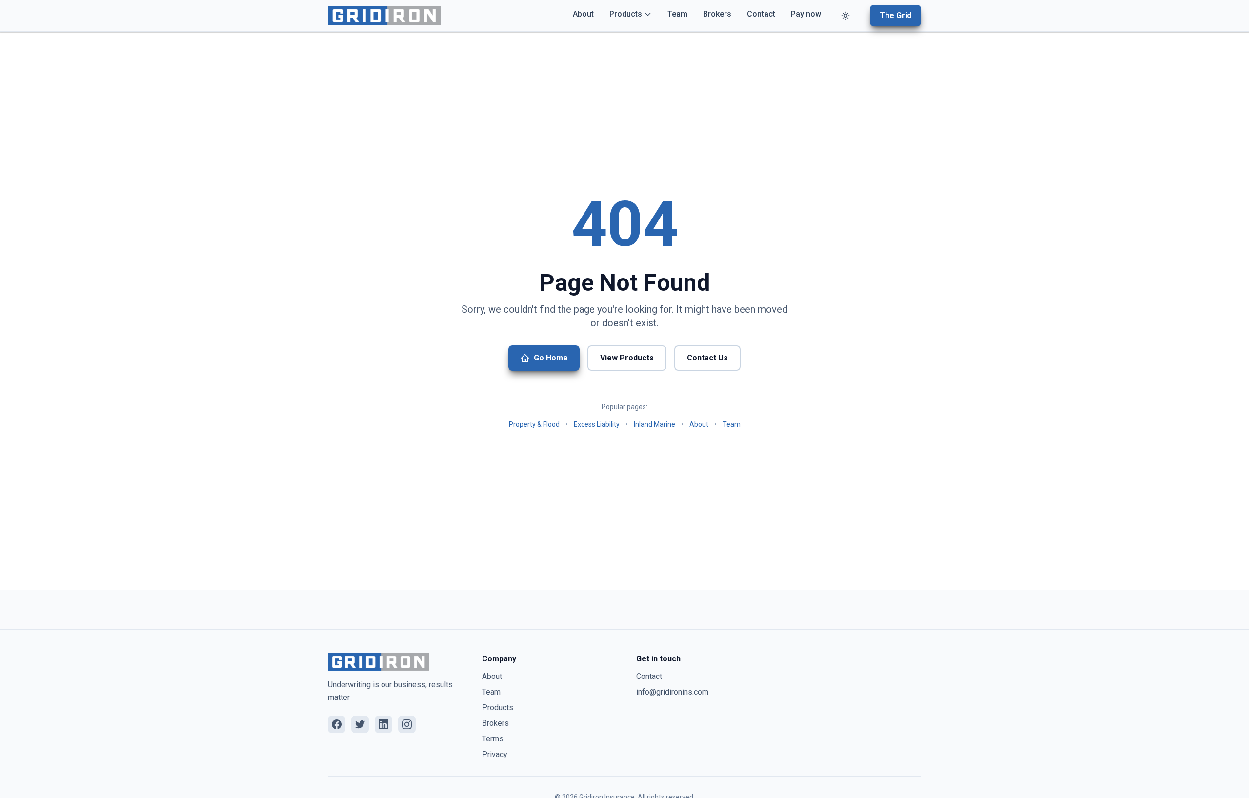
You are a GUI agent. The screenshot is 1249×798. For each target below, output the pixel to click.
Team (677, 14)
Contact (761, 14)
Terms (493, 738)
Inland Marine (654, 424)
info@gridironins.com (672, 692)
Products (625, 14)
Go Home (551, 357)
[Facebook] (336, 724)
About (583, 14)
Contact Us (707, 357)
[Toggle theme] (845, 15)
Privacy (494, 754)
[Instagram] (407, 724)
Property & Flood (534, 424)
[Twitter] (360, 724)
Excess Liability (597, 424)
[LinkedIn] (383, 724)
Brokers (717, 14)
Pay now (806, 14)
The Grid (895, 15)
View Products (627, 357)
